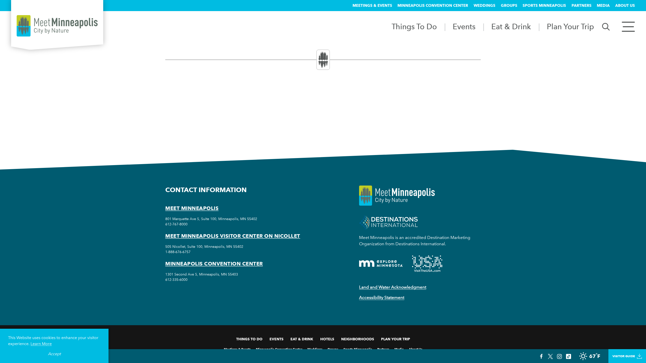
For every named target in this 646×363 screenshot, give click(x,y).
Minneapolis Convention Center (432, 5)
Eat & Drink (511, 26)
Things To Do (414, 26)
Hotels (327, 339)
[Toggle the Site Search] (606, 26)
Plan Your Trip (570, 26)
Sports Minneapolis (544, 5)
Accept (54, 353)
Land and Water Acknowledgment (392, 287)
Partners (581, 5)
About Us (625, 5)
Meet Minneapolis (192, 208)
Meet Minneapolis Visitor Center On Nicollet (232, 236)
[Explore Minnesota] (381, 263)
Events (464, 26)
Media (603, 5)
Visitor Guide (623, 356)
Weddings (484, 5)
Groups (509, 5)
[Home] (57, 26)
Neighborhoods (357, 339)
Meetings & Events (372, 5)
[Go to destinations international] (388, 222)
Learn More (41, 343)
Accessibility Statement (381, 297)
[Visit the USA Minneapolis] (427, 263)
